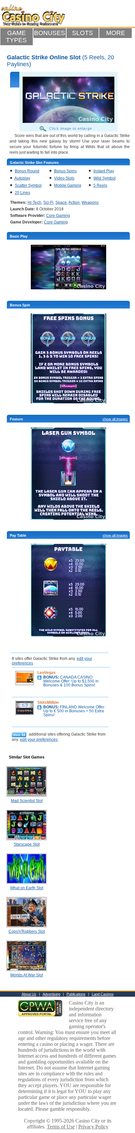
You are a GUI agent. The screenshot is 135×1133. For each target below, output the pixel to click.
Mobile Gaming (67, 185)
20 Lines (22, 192)
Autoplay (22, 178)
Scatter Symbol (28, 185)
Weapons (90, 202)
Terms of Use (61, 1126)
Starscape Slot (27, 844)
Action (74, 202)
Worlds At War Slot (26, 975)
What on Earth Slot (26, 888)
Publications (76, 994)
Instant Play (103, 171)
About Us (29, 994)
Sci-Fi (48, 202)
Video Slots (64, 178)
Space (61, 202)
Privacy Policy (93, 1126)
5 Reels (100, 185)
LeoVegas (46, 672)
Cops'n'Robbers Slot (27, 931)
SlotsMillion (48, 702)
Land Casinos (103, 994)
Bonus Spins (65, 171)
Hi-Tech (34, 202)
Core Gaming (58, 215)
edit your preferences (39, 739)
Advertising (51, 994)
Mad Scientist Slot (27, 800)
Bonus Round (27, 171)
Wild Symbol (104, 178)
